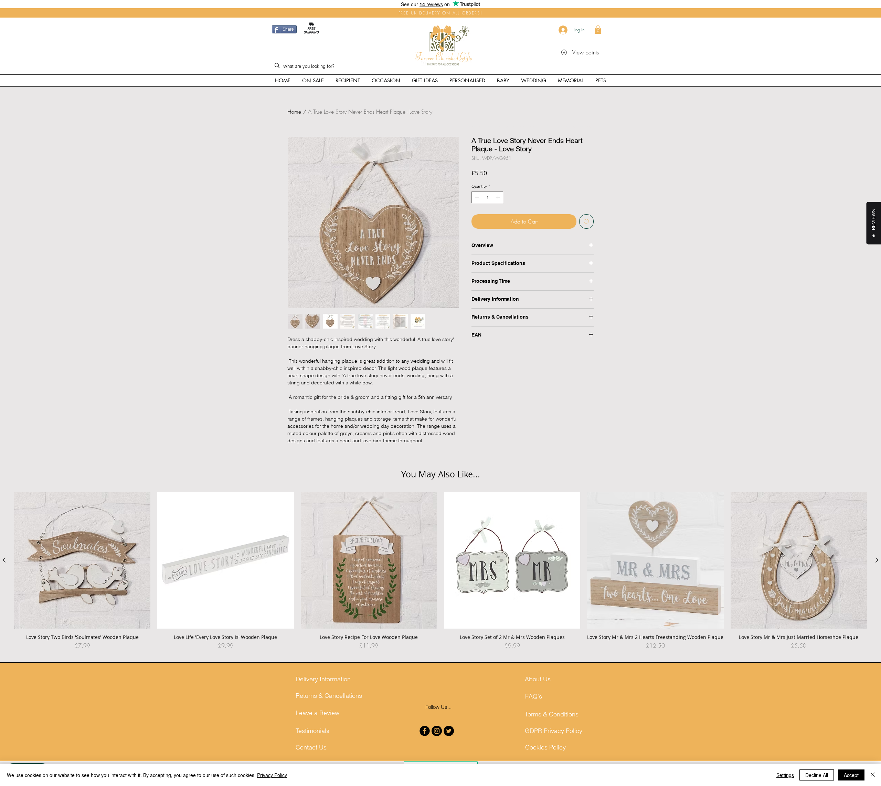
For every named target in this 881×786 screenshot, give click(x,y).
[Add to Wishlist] (586, 221)
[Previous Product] (4, 560)
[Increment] (498, 197)
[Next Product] (877, 560)
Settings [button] (785, 775)
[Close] (873, 774)
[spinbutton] (487, 197)
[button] (598, 29)
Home (294, 111)
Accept (851, 775)
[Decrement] (476, 197)
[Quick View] (82, 560)
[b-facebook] (425, 731)
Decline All (816, 775)
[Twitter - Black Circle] (449, 731)
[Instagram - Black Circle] (437, 731)
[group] (440, 574)
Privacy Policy (272, 775)
